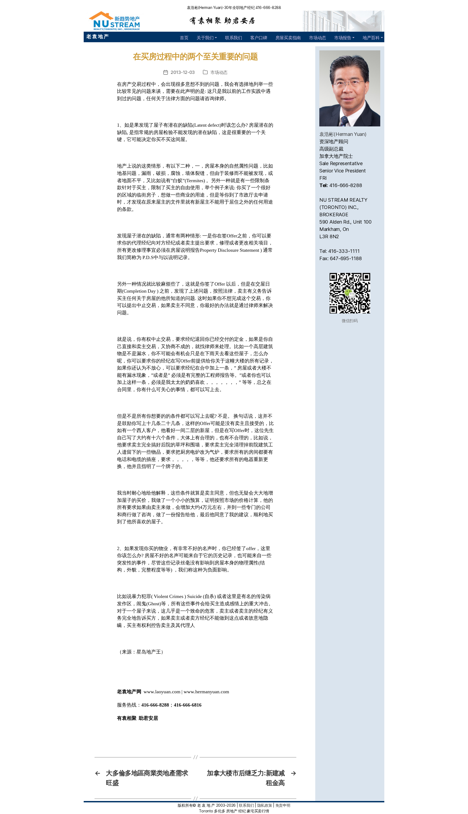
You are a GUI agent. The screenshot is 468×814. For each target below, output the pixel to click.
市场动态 (317, 37)
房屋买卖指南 (288, 37)
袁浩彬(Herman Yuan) (342, 134)
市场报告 (342, 37)
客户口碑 (258, 37)
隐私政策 (264, 805)
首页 (184, 37)
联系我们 (233, 37)
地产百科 (371, 37)
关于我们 (205, 37)
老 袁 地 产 (97, 36)
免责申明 (282, 805)
